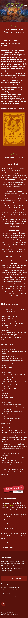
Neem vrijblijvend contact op (12, 108)
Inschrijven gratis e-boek (14, 578)
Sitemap (4, 614)
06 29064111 (6, 594)
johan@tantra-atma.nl (9, 597)
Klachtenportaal (13, 614)
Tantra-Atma (15, 613)
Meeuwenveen (6, 103)
